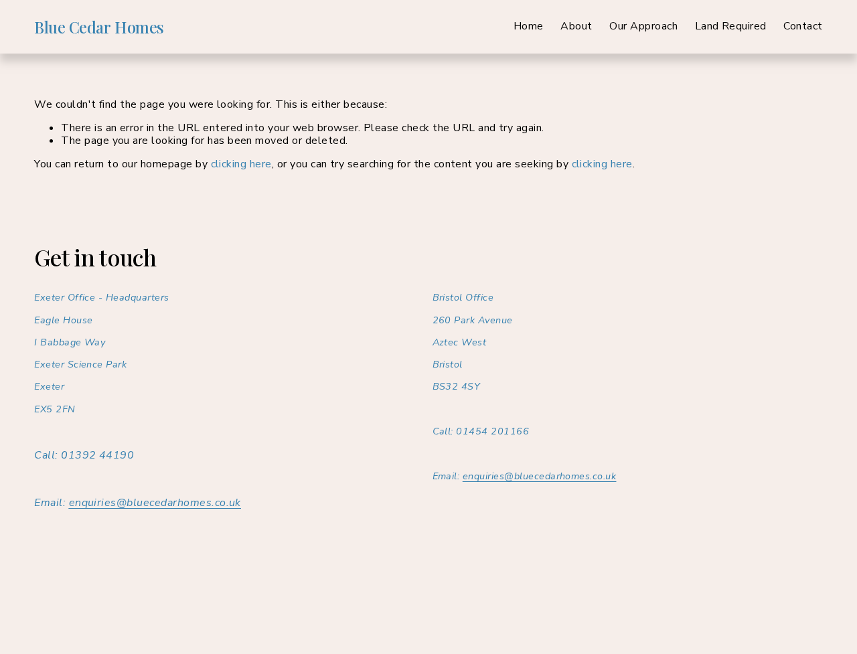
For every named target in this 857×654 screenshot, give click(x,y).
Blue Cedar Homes (98, 26)
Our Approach (643, 26)
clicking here (241, 164)
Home (529, 26)
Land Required (731, 26)
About (576, 26)
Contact (802, 26)
